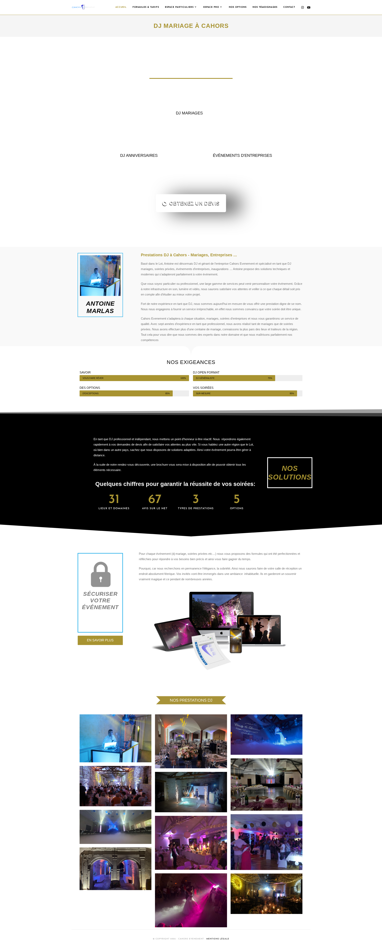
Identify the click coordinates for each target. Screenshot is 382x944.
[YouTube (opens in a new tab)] (308, 7)
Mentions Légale (217, 939)
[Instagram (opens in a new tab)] (302, 7)
